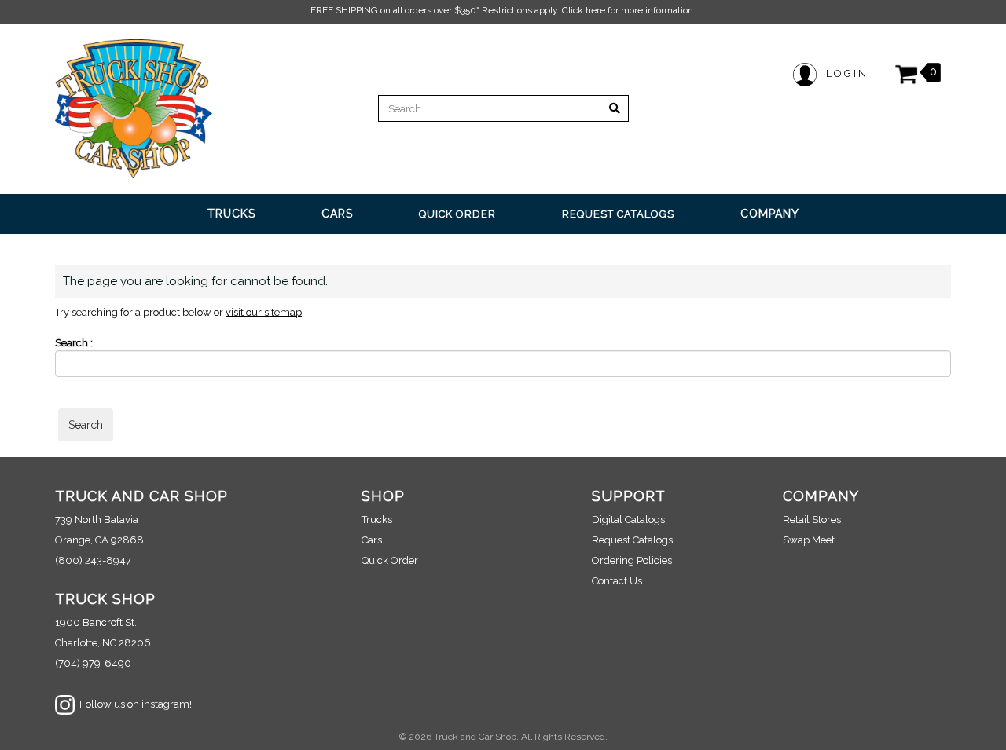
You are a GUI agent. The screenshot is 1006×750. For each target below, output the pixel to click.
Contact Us (617, 581)
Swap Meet (809, 540)
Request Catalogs (632, 540)
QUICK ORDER (457, 214)
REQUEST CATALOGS (618, 214)
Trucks (377, 519)
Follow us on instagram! (133, 704)
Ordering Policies (632, 560)
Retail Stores (812, 519)
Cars (372, 540)
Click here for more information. (629, 10)
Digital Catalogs (628, 519)
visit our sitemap (264, 312)
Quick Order (390, 560)
